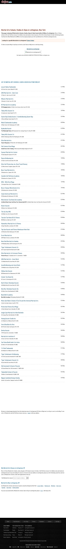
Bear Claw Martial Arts (7, 170)
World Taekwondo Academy (9, 123)
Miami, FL (20, 535)
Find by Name (6, 530)
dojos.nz (56, 547)
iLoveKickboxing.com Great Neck (10, 265)
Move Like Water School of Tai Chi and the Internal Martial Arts (19, 301)
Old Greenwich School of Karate (10, 366)
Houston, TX (20, 528)
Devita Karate (5, 330)
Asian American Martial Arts (9, 194)
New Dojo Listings (7, 535)
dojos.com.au (43, 547)
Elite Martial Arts (6, 140)
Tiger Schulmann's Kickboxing (10, 354)
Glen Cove (58, 486)
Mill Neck (53, 486)
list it (41, 490)
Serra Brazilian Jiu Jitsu (7, 324)
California (14, 528)
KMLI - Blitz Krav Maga (7, 182)
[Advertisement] (33, 16)
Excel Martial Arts (6, 235)
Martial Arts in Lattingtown (33, 49)
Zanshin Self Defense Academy (10, 176)
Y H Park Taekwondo (7, 348)
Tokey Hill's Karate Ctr (7, 111)
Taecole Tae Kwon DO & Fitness (10, 217)
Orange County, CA (29, 532)
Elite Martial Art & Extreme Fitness (11, 253)
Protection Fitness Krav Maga (9, 307)
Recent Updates (7, 537)
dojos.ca (32, 547)
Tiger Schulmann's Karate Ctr (9, 247)
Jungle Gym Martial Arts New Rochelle (12, 313)
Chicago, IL (20, 532)
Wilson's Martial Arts (7, 99)
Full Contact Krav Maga (8, 146)
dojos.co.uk (22, 547)
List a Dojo (26, 521)
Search (29, 413)
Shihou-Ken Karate (6, 271)
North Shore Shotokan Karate (10, 283)
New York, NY (21, 530)
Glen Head (9, 487)
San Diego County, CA (29, 530)
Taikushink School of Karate (9, 372)
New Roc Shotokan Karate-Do (9, 289)
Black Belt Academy (7, 295)
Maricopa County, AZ (29, 535)
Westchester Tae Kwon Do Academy (11, 200)
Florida (13, 530)
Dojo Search (6, 528)
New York (14, 532)
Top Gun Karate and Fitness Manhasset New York (15, 229)
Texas (13, 535)
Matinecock (47, 486)
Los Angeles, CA (21, 537)
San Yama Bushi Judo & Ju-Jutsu (10, 342)
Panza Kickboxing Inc (7, 158)
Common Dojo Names (8, 532)
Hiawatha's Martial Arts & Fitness (11, 223)
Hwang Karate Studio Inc (8, 318)
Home (8, 521)
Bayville (3, 487)
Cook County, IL (28, 537)
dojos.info (14, 547)
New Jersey (14, 537)
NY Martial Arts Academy (8, 105)
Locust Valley (40, 486)
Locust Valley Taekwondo (8, 87)
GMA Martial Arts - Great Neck (10, 259)
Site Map (57, 521)
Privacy (33, 521)
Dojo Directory (16, 521)
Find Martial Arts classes (7, 478)
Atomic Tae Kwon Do (7, 277)
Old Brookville (15, 487)
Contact (49, 521)
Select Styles (30, 40)
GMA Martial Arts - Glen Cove (9, 93)
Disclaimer (42, 521)
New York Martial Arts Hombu (9, 241)
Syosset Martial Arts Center (9, 152)
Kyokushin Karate (6, 128)
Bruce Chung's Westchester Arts (10, 188)
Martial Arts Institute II (8, 336)
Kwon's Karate (5, 206)
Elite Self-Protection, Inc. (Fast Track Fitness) (14, 164)
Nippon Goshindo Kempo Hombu (10, 378)
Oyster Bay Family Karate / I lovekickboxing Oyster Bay (17, 117)
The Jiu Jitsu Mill (6, 212)
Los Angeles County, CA (29, 528)
